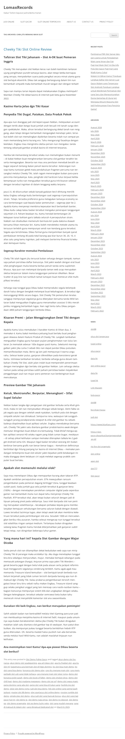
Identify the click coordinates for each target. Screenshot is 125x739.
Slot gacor (95, 475)
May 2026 (95, 134)
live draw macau (98, 409)
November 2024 (98, 200)
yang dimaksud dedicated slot (40, 707)
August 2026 (96, 127)
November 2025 (98, 156)
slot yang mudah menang (61, 703)
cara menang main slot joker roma (52, 674)
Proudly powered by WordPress (31, 733)
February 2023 (97, 277)
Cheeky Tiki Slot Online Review (28, 49)
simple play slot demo (20, 696)
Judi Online (9, 21)
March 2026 (96, 142)
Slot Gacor (26, 21)
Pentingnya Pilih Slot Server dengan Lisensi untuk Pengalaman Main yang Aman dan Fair (105, 58)
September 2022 (98, 296)
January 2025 (96, 193)
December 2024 (98, 197)
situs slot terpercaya (100, 336)
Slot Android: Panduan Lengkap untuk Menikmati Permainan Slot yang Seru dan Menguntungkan (106, 91)
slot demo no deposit (58, 699)
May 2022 (95, 299)
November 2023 (98, 244)
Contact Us (87, 21)
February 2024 (97, 233)
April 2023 (95, 270)
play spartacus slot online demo (45, 692)
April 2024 (95, 226)
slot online (95, 453)
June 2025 (95, 175)
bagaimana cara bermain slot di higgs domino (31, 666)
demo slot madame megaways (26, 681)
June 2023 (95, 263)
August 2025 (96, 167)
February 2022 (97, 310)
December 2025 (98, 153)
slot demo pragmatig (16, 703)
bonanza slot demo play (34, 670)
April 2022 (95, 303)
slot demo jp (21, 699)
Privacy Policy (106, 21)
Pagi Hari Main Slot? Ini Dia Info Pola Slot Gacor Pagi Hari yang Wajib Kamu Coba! (105, 69)
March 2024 (96, 230)
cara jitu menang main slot (57, 670)
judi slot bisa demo (38, 688)
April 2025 (95, 182)
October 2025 (97, 160)
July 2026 (95, 131)
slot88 (93, 329)
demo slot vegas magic (67, 681)
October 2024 (97, 204)
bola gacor (95, 395)
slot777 (94, 468)
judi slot (94, 417)
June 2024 (95, 219)
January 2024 (96, 237)
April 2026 (95, 138)
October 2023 (97, 248)
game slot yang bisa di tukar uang (45, 685)
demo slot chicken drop (57, 677)
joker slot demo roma (19, 688)
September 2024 (98, 208)
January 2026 (96, 149)
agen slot (95, 461)
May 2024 (95, 222)
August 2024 (96, 211)
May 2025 (95, 178)
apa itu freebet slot (63, 663)
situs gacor (95, 351)
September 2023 (98, 252)
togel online (96, 343)
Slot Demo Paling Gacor (36, 659)
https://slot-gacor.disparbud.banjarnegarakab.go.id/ (106, 435)
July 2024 (95, 215)
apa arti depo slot (46, 663)
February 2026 (97, 145)
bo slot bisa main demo (63, 666)
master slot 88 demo (20, 692)
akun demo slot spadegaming (23, 663)
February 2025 (97, 189)
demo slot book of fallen (34, 677)
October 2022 (97, 292)
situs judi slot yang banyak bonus (46, 696)
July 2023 (95, 259)
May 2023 (95, 266)
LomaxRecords (18, 7)
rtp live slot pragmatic (100, 446)
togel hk (94, 380)
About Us (71, 21)
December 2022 (98, 285)
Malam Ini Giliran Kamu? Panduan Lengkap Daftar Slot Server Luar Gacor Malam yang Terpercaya (106, 80)
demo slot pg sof (48, 681)
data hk (94, 358)
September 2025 (98, 164)
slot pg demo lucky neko (38, 703)
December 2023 (98, 241)
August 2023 (96, 255)
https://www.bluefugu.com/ (103, 424)
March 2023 (96, 274)
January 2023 (96, 281)
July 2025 (95, 171)
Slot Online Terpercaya (49, 21)
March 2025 (96, 186)
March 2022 (96, 307)
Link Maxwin (96, 387)
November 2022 (98, 288)
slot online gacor (98, 365)
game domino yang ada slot (16, 685)
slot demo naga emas (38, 699)
